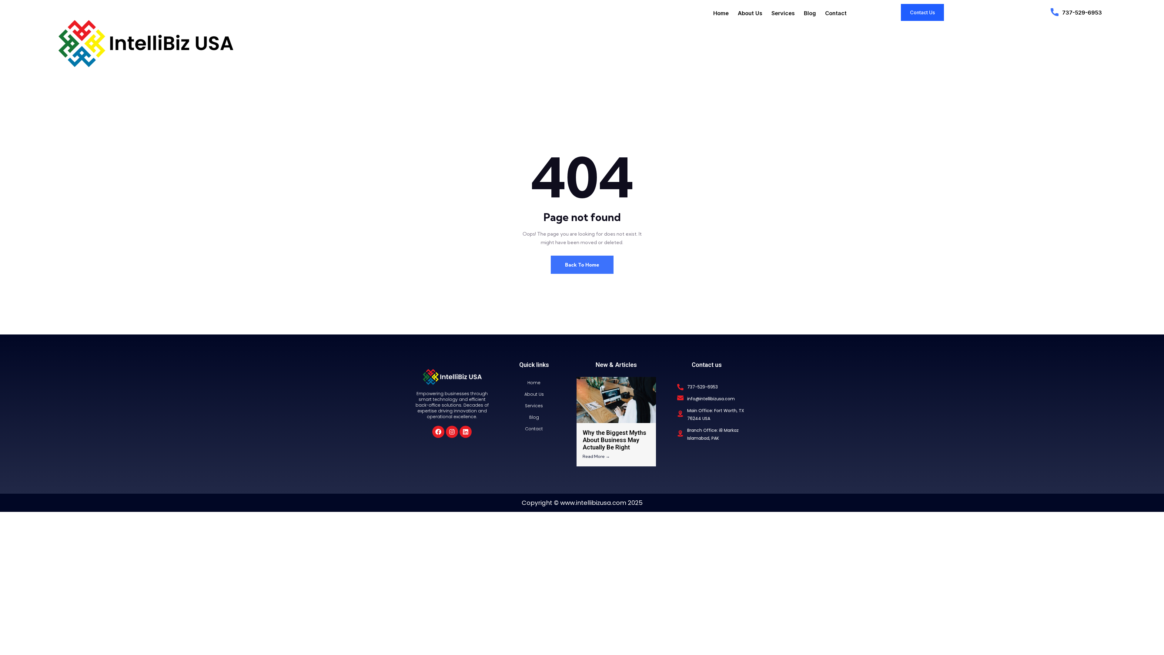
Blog (810, 13)
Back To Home (582, 265)
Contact (836, 13)
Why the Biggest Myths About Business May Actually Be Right (614, 440)
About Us (750, 13)
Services (783, 13)
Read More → (596, 456)
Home (721, 13)
